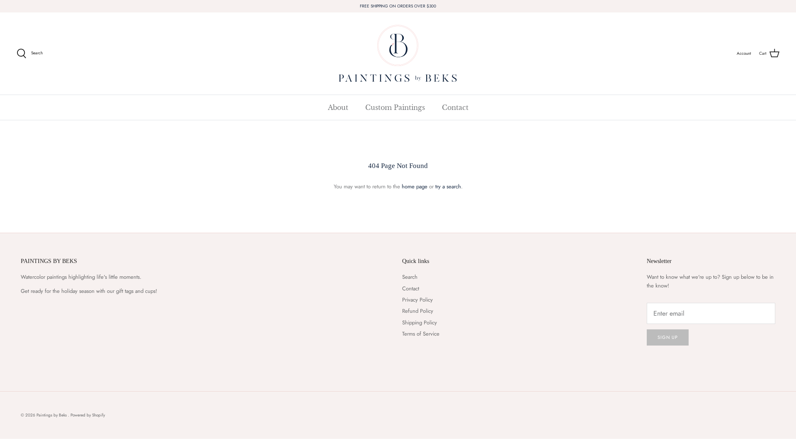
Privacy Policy (417, 300)
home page (414, 186)
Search (409, 277)
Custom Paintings (395, 107)
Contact (455, 107)
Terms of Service (420, 334)
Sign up (668, 337)
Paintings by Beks (52, 415)
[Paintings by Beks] (398, 53)
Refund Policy (417, 311)
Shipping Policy (419, 322)
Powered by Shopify (87, 415)
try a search (448, 186)
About (338, 107)
